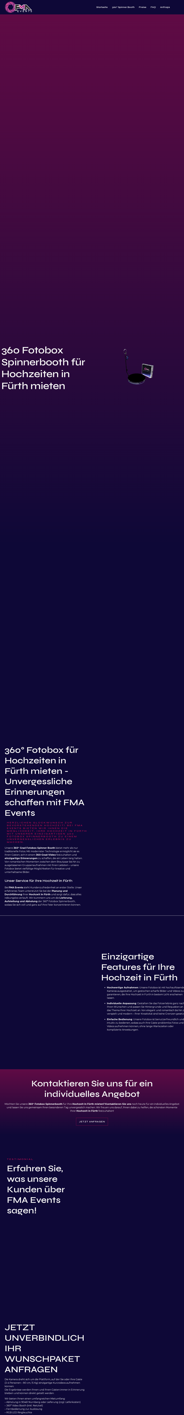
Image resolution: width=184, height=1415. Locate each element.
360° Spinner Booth (123, 7)
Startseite (102, 7)
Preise (142, 7)
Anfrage (165, 7)
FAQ (153, 7)
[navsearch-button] (178, 7)
